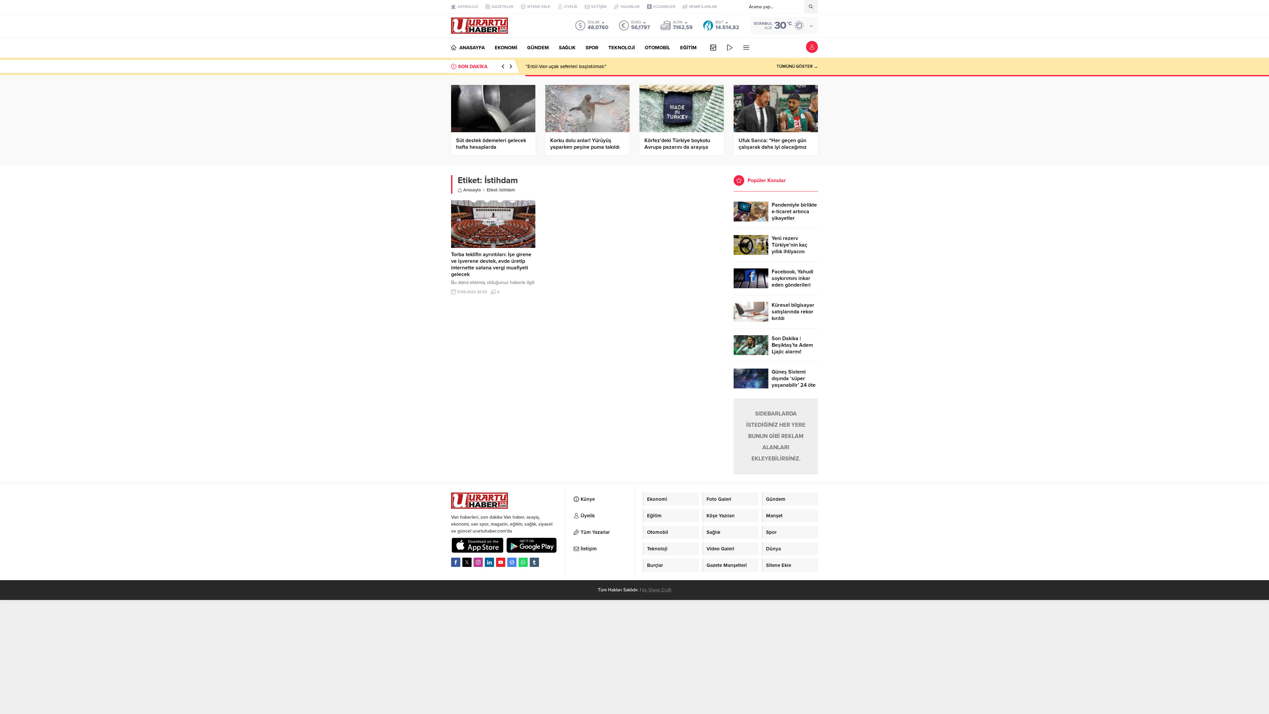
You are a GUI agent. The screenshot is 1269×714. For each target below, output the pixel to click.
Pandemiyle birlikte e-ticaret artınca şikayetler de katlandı (794, 215)
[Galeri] (713, 48)
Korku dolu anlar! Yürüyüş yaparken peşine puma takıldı (585, 143)
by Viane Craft (656, 590)
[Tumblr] (534, 562)
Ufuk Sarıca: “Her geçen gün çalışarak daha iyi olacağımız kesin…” (773, 147)
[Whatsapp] (523, 562)
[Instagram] (478, 562)
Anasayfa (472, 190)
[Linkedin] (489, 562)
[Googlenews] (512, 562)
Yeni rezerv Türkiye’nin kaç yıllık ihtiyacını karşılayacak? (789, 248)
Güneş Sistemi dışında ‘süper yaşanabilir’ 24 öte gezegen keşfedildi (794, 382)
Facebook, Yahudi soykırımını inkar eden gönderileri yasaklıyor (792, 281)
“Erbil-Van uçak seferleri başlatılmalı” (565, 66)
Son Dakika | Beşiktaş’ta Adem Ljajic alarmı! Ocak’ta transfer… (793, 348)
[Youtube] (500, 562)
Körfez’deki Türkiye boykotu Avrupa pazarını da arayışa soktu (677, 147)
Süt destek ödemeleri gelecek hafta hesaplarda (491, 143)
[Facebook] (455, 562)
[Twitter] (467, 562)
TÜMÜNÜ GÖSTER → (797, 66)
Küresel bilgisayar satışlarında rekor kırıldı (793, 312)
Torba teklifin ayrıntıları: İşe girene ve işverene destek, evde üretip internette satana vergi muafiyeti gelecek (491, 264)
